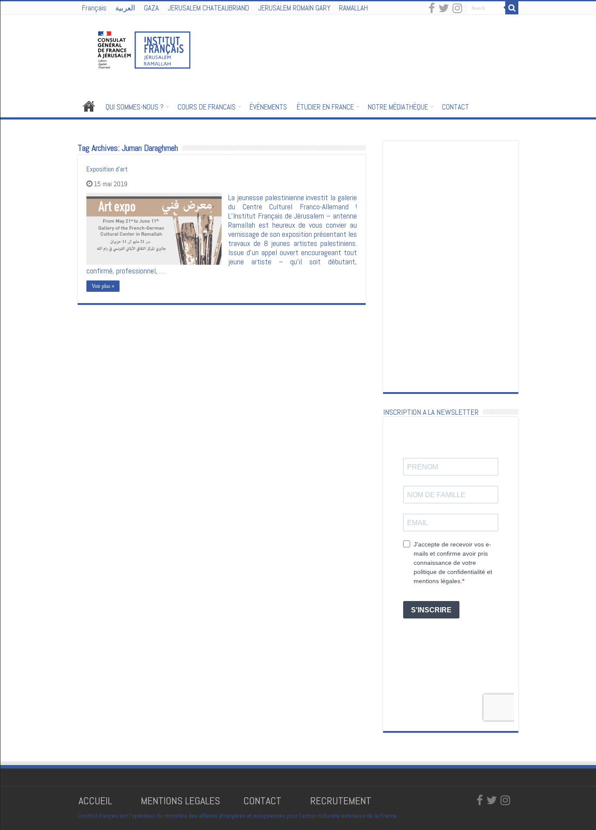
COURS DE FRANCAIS (207, 107)
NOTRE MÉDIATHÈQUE (398, 107)
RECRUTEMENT (340, 800)
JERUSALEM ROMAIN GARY (294, 8)
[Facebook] (432, 8)
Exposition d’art (107, 169)
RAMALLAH (353, 8)
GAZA (151, 8)
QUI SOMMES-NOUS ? (135, 107)
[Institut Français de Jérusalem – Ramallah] (138, 49)
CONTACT (455, 107)
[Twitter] (444, 8)
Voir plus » (103, 286)
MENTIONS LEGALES (180, 800)
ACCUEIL (97, 800)
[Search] (511, 7)
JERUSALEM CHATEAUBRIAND (208, 8)
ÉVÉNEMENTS (268, 107)
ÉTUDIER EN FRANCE (325, 107)
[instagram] (457, 8)
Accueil (89, 106)
